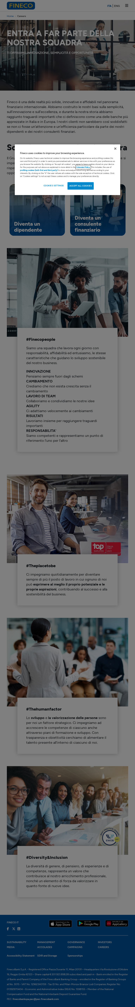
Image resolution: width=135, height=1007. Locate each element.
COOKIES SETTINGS (54, 185)
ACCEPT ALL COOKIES (80, 186)
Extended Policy (83, 167)
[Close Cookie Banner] (115, 149)
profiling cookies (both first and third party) (39, 170)
